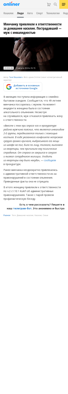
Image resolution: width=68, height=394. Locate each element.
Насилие (38, 215)
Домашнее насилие (25, 215)
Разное (6, 215)
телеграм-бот (22, 208)
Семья (45, 215)
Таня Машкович (16, 77)
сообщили (50, 160)
